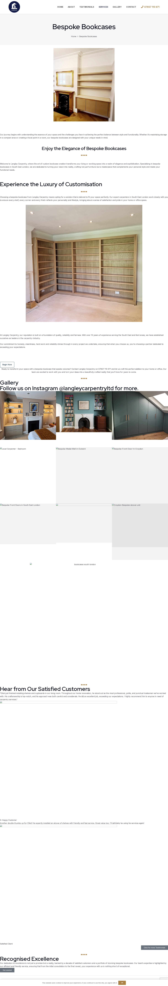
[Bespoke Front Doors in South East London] (28, 532)
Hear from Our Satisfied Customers (45, 689)
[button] (109, 7)
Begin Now (7, 364)
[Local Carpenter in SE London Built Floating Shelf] (28, 419)
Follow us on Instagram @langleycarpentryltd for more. (69, 388)
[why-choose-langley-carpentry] (84, 532)
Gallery (9, 382)
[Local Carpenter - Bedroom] (28, 475)
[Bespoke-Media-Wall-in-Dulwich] (84, 475)
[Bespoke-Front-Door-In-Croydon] (140, 475)
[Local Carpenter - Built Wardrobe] (140, 419)
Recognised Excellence (29, 958)
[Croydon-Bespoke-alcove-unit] (140, 532)
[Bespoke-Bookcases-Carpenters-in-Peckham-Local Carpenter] (84, 419)
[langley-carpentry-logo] (14, 7)
